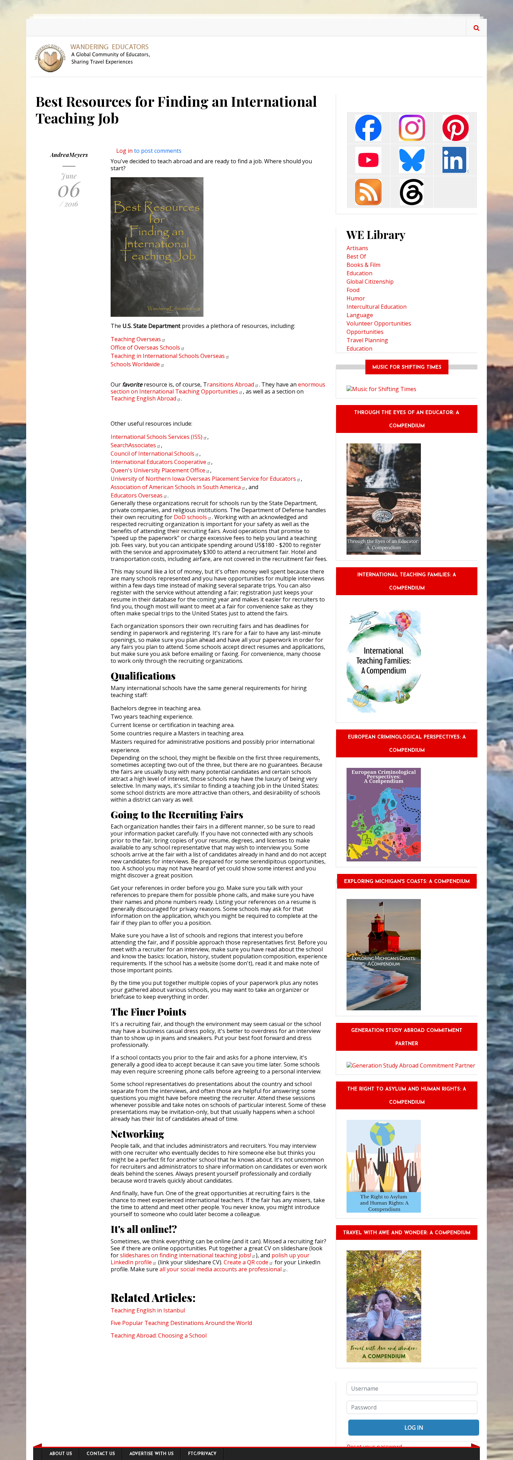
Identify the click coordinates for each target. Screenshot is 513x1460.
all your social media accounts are (220, 1269)
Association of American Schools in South (176, 487)
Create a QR (246, 1262)
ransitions (230, 384)
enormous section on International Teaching (218, 388)
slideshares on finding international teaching (185, 1255)
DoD (190, 517)
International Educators (158, 462)
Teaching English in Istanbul (148, 1310)
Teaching (136, 339)
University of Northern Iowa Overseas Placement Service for (203, 478)
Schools (135, 364)
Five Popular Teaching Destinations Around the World (181, 1323)
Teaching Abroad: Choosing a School (159, 1335)
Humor (356, 298)
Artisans (357, 248)
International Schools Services (156, 437)
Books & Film (363, 265)
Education (359, 273)
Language (360, 315)
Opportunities (365, 332)
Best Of (356, 256)
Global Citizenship (370, 281)
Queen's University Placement (158, 470)
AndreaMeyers (69, 154)
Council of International (152, 453)
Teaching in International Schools (168, 356)
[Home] (95, 57)
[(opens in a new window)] (368, 127)
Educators (137, 495)
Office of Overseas (145, 347)
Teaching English (143, 398)
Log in (124, 151)
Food (353, 290)
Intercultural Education (377, 306)
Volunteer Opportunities (379, 323)
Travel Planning (367, 340)
